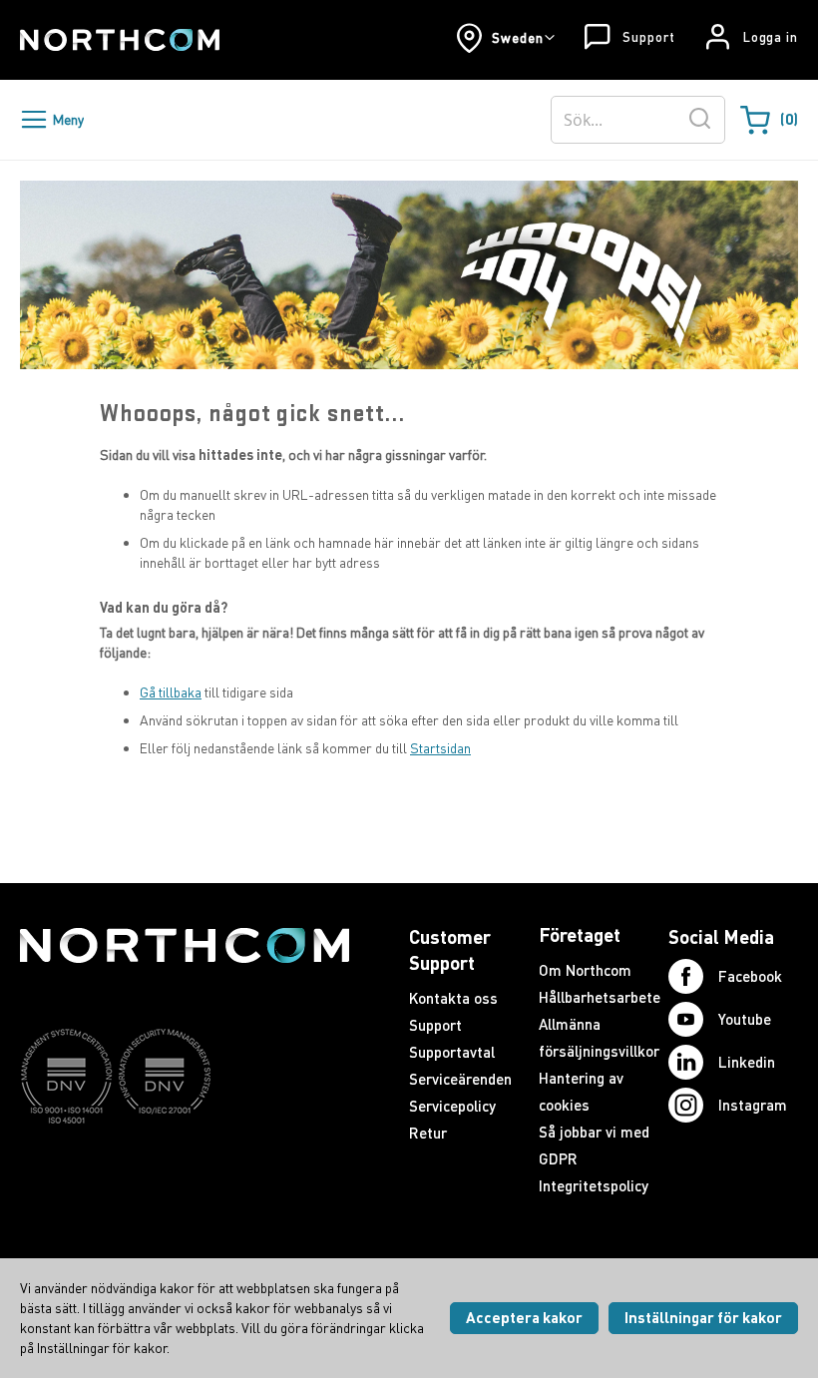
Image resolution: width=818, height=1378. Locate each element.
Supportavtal (452, 1052)
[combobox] (638, 120)
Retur (428, 1133)
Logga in (770, 37)
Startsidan (440, 747)
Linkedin (746, 1062)
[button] (505, 38)
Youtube (744, 1019)
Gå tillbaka (171, 692)
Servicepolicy (452, 1106)
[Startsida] (119, 39)
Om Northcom (585, 970)
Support (648, 37)
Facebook (750, 976)
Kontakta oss (453, 998)
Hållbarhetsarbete (599, 997)
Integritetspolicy (593, 1185)
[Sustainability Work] (184, 1162)
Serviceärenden (460, 1079)
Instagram (752, 1105)
